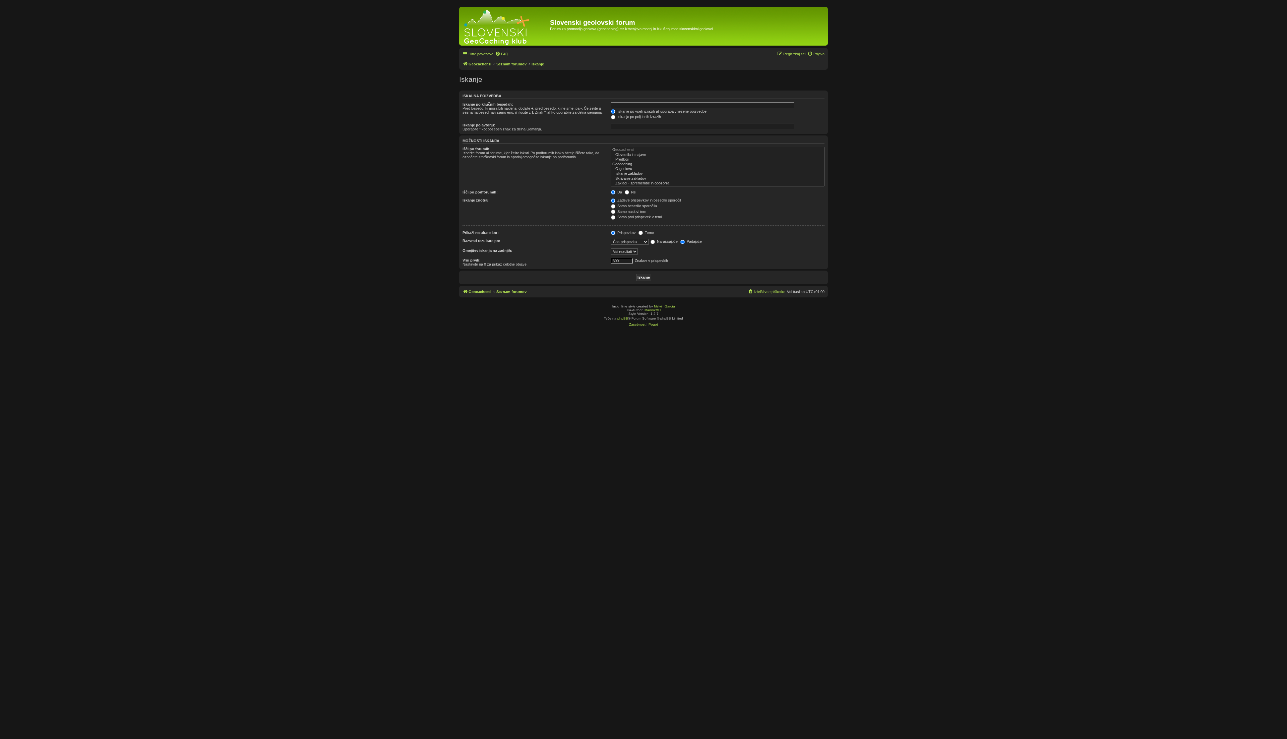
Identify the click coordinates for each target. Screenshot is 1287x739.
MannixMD (653, 310)
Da (619, 192)
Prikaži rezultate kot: (481, 233)
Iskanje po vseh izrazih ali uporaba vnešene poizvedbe (661, 111)
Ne (633, 192)
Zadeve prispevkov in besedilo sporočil (648, 200)
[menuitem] (501, 54)
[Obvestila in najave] (718, 155)
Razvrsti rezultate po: (481, 241)
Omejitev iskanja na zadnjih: (487, 250)
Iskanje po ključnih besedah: (488, 104)
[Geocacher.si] (505, 26)
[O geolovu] (718, 169)
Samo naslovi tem (631, 212)
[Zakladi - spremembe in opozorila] (718, 183)
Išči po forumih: (477, 149)
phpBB (622, 318)
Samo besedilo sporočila (636, 206)
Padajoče (694, 241)
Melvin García (664, 306)
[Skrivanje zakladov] (718, 178)
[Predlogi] (718, 159)
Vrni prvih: (472, 260)
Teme (649, 233)
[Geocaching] (718, 164)
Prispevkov (626, 233)
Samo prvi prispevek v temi (639, 217)
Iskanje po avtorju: (479, 125)
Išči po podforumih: (480, 192)
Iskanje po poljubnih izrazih (638, 117)
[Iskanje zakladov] (718, 173)
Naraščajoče (667, 241)
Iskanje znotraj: (476, 200)
